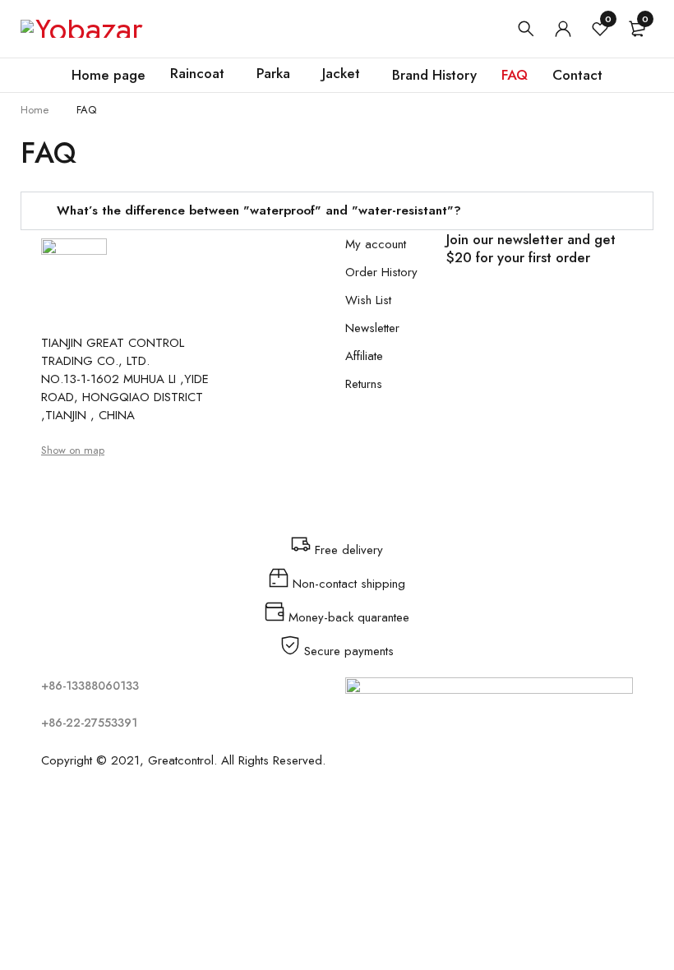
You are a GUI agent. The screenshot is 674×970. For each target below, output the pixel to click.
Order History (381, 272)
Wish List (368, 300)
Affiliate (364, 356)
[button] (337, 210)
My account (375, 244)
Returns (363, 384)
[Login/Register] (563, 28)
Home (34, 110)
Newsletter (372, 328)
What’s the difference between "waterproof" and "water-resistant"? (259, 210)
